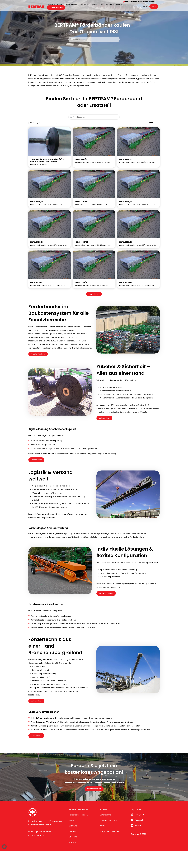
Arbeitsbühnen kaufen (78, 809)
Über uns (73, 837)
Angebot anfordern (108, 820)
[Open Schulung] (89, 4)
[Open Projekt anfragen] (78, 4)
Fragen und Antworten (109, 831)
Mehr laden (94, 294)
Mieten (72, 820)
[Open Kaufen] (54, 4)
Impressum (105, 809)
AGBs (102, 826)
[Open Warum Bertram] (113, 4)
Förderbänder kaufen (78, 815)
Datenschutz (105, 815)
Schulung (73, 826)
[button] (4, 846)
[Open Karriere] (122, 4)
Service (72, 831)
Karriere (72, 842)
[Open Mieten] (63, 4)
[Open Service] (98, 4)
